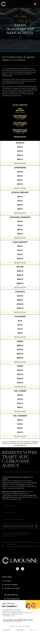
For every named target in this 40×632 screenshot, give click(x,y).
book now (20, 163)
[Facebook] (17, 568)
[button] (35, 4)
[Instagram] (22, 568)
